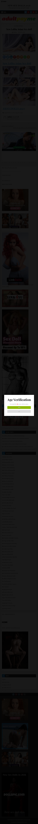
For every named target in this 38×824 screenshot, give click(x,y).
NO (19, 411)
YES (19, 407)
